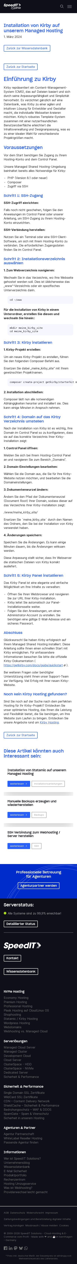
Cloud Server (12, 1060)
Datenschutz (17, 1212)
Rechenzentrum (14, 1179)
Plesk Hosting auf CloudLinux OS (26, 1010)
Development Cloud (17, 1056)
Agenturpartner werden (38, 885)
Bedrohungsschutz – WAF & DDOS (27, 1109)
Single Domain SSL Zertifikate (24, 1093)
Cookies (64, 1225)
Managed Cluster (15, 1052)
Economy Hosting (16, 998)
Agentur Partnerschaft (19, 1134)
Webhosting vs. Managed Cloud (26, 1031)
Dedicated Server (16, 1073)
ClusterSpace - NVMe (19, 1068)
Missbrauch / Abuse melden (41, 1225)
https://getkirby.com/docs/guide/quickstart (33, 665)
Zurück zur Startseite (20, 67)
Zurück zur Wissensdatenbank (27, 48)
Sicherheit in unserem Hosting (24, 1118)
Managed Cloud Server (19, 1047)
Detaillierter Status (20, 924)
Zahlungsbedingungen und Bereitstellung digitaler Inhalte (37, 1219)
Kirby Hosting (49, 722)
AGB (6, 1212)
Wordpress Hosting (17, 1023)
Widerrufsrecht (35, 1212)
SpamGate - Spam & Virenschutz (26, 1114)
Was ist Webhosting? (18, 1188)
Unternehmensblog (17, 1162)
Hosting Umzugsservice (20, 1183)
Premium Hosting (15, 1002)
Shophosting (12, 1014)
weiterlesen (17, 783)
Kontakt (12, 958)
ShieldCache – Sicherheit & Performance (31, 1105)
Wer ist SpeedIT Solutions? (22, 1158)
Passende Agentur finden (21, 1142)
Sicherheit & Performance (21, 1077)
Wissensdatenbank (21, 971)
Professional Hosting (18, 1006)
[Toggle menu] (69, 6)
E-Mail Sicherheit (15, 1171)
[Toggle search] (62, 6)
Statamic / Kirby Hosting (21, 1019)
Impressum (51, 1212)
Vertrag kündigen (14, 1225)
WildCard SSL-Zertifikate (21, 1097)
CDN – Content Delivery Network (27, 1101)
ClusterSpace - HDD (18, 1064)
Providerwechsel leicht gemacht (26, 1192)
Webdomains (12, 1027)
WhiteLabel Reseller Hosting (23, 1138)
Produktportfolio (15, 1175)
